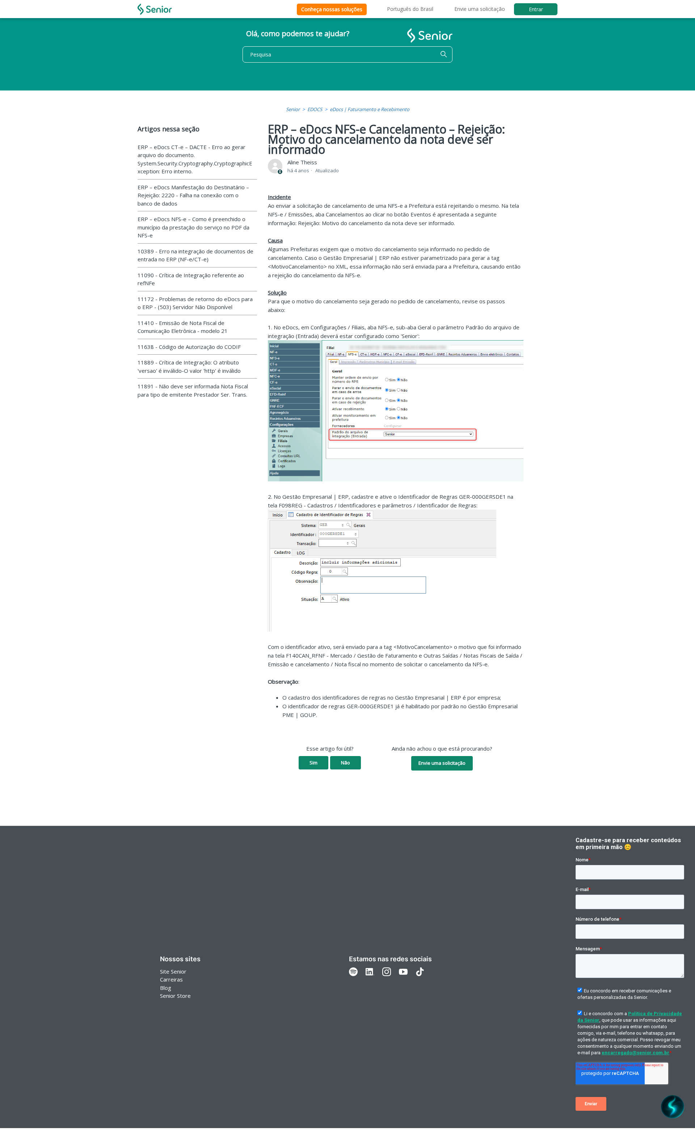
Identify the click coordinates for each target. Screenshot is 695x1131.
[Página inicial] (155, 9)
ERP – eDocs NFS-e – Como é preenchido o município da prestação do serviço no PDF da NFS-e (193, 227)
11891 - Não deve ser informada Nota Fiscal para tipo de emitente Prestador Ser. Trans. (193, 390)
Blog (165, 987)
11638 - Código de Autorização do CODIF (189, 346)
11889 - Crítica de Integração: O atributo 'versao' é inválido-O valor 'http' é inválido (189, 366)
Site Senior (173, 971)
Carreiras (171, 979)
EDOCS (314, 109)
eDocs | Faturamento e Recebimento (369, 109)
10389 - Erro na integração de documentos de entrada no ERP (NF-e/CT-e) (195, 255)
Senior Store (175, 995)
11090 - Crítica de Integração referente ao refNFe (191, 279)
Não (345, 762)
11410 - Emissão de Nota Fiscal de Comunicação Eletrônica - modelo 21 (183, 327)
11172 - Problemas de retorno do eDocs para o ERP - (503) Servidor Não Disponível (195, 303)
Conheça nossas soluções (331, 9)
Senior (293, 109)
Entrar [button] (536, 9)
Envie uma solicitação (479, 8)
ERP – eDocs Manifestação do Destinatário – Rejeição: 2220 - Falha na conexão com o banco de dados (193, 195)
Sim (313, 762)
